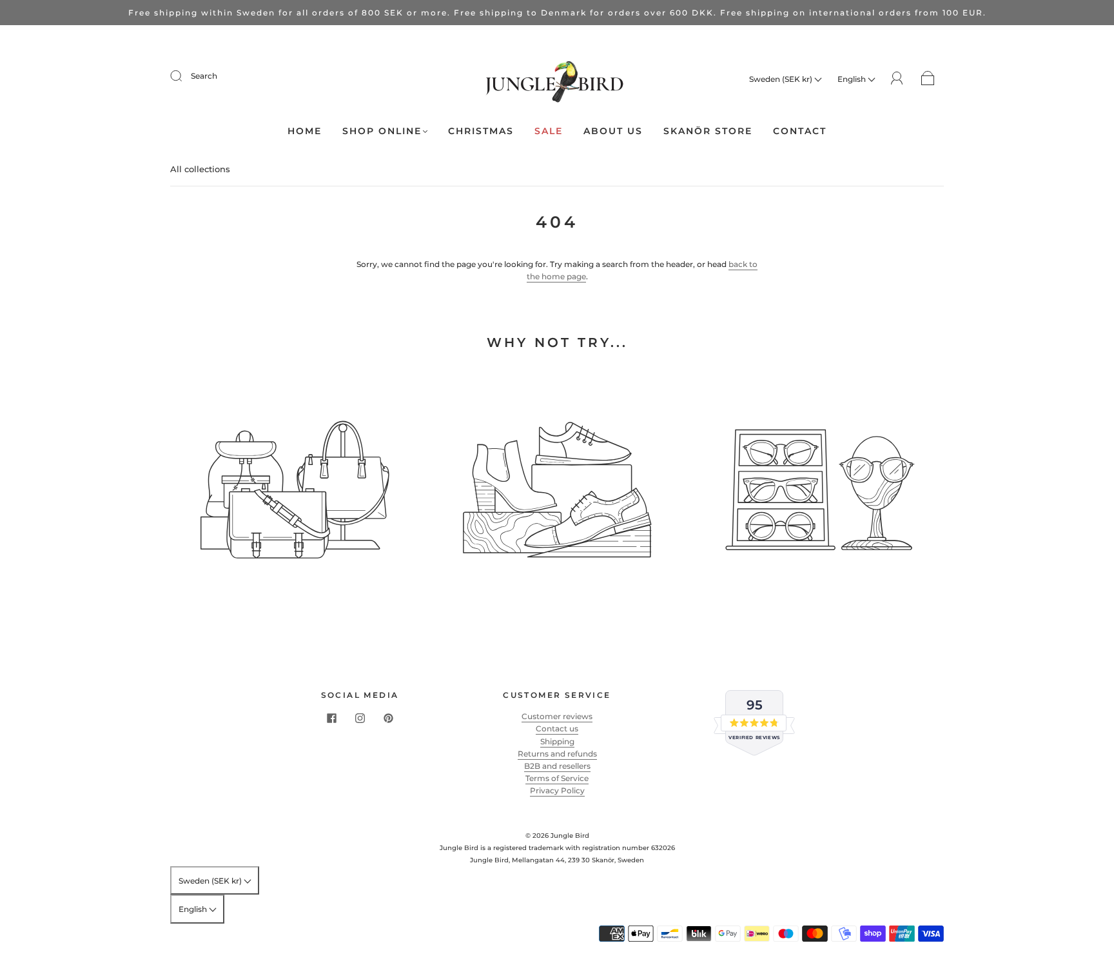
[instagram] (360, 718)
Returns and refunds (557, 753)
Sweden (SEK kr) (781, 79)
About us (613, 131)
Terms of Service (557, 778)
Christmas (481, 131)
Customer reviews (557, 716)
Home (305, 131)
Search (204, 76)
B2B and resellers (557, 766)
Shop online (382, 131)
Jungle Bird (570, 835)
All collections (200, 169)
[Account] (897, 78)
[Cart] (928, 79)
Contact (799, 131)
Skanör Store (707, 131)
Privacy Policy (557, 790)
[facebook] (331, 718)
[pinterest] (388, 718)
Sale (548, 131)
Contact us (557, 728)
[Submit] (184, 76)
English (852, 79)
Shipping (557, 741)
